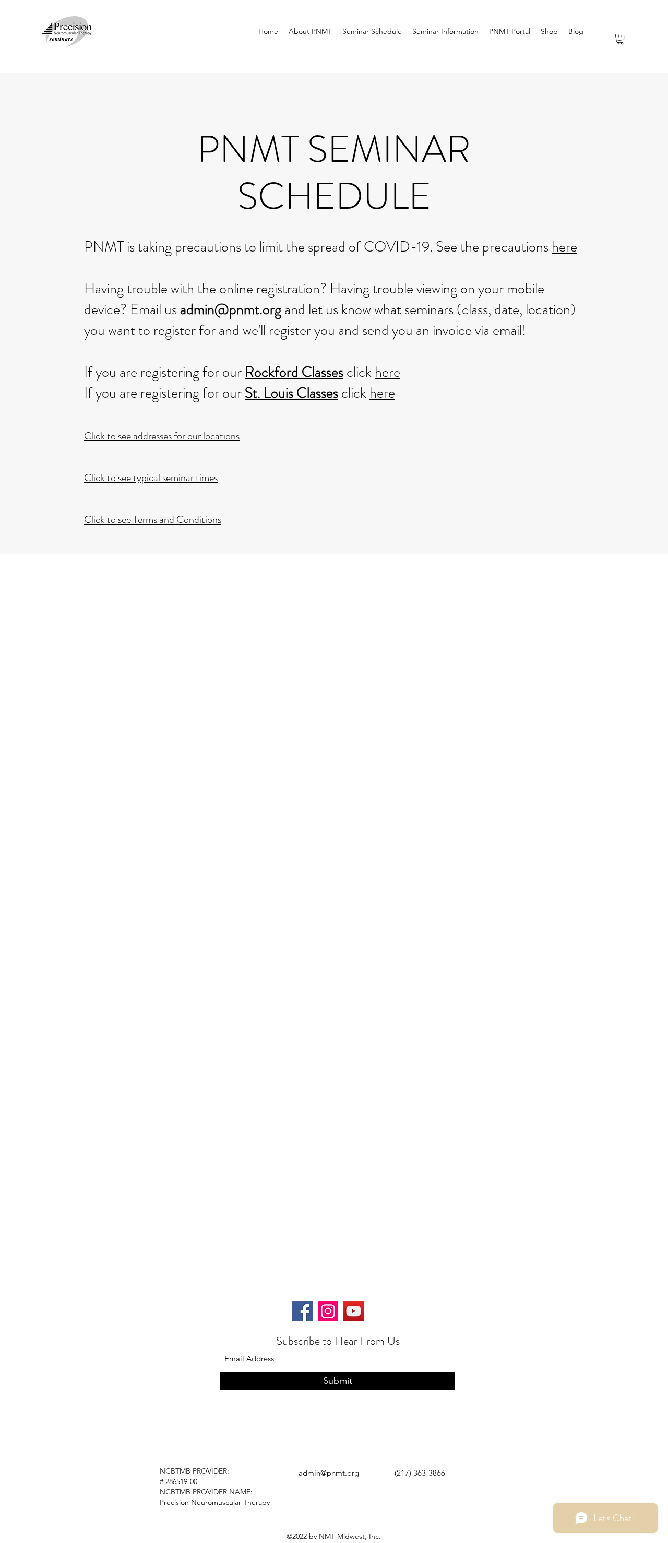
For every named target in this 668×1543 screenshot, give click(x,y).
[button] (620, 39)
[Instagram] (328, 1311)
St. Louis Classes (291, 392)
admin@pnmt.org (230, 309)
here (564, 246)
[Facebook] (302, 1311)
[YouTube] (353, 1311)
